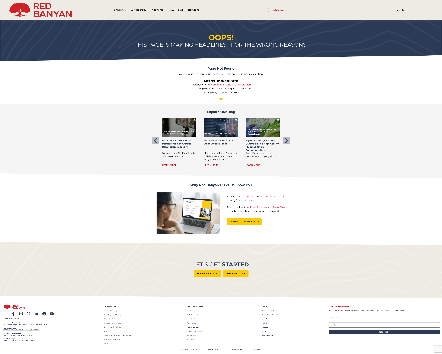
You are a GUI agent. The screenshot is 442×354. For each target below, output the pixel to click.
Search (400, 10)
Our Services (120, 10)
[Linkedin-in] (36, 314)
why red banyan (195, 307)
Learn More (169, 165)
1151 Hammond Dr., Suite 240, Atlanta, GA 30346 (19, 340)
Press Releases (258, 207)
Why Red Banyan (139, 10)
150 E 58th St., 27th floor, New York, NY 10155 (18, 335)
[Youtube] (52, 314)
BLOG (264, 331)
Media (171, 10)
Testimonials (268, 196)
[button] (155, 140)
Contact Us (193, 10)
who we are (193, 327)
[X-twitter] (29, 314)
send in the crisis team (239, 84)
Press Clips (279, 207)
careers (265, 327)
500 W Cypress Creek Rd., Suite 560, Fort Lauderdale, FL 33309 (25, 324)
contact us (267, 335)
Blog (180, 10)
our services (110, 307)
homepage (217, 84)
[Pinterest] (44, 314)
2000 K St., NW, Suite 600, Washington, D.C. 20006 (21, 330)
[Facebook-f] (13, 314)
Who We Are (157, 10)
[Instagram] (21, 314)
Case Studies (248, 196)
